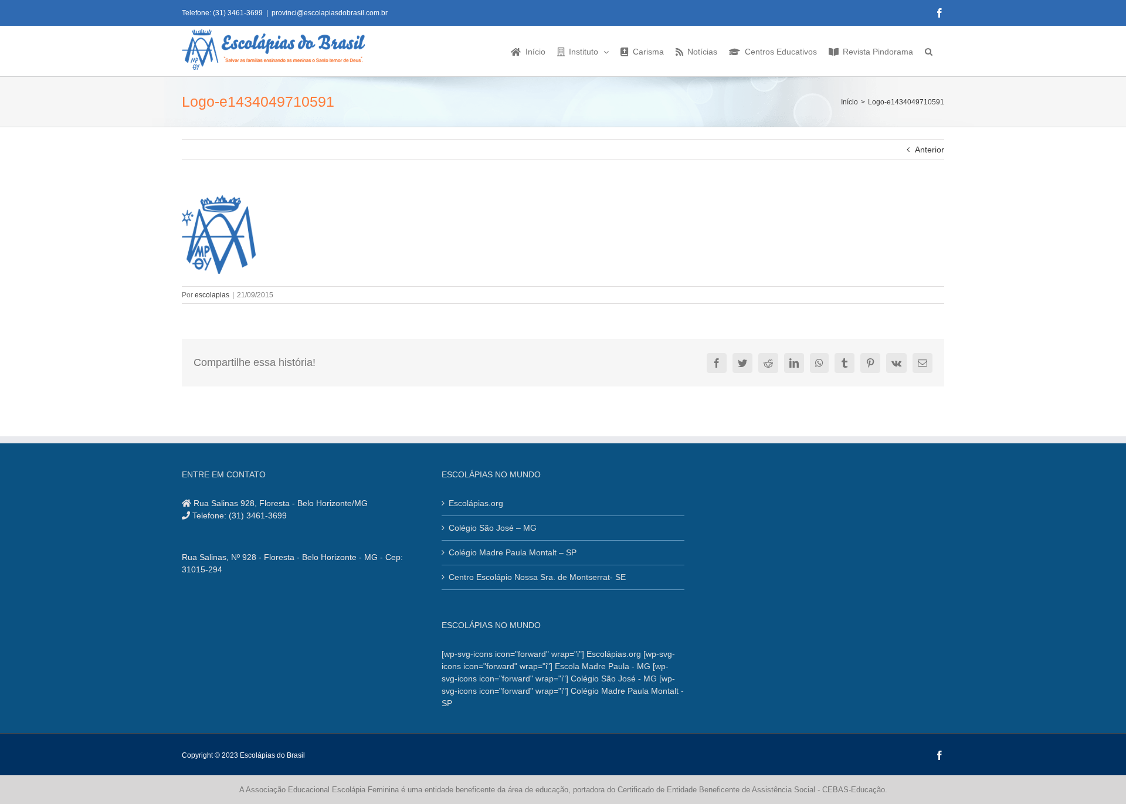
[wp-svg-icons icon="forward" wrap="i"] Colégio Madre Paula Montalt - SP (563, 691)
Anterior (929, 149)
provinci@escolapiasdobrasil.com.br (330, 13)
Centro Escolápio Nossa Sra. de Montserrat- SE (537, 577)
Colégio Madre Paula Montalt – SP (512, 552)
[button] (928, 51)
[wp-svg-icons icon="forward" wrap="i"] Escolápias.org (541, 654)
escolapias (212, 295)
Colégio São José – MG (493, 527)
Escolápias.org (476, 503)
